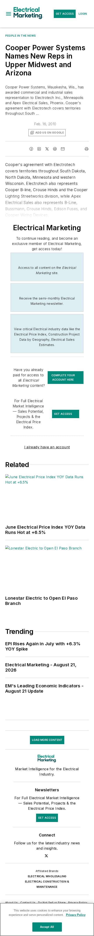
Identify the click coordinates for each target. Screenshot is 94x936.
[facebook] (31, 149)
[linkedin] (39, 149)
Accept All (47, 927)
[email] (63, 149)
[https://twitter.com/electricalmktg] (46, 856)
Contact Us (27, 902)
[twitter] (47, 149)
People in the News (20, 35)
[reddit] (55, 149)
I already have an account (47, 447)
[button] (8, 14)
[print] (86, 149)
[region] (47, 919)
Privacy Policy (77, 902)
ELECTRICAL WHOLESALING (47, 876)
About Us (11, 902)
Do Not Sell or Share (52, 902)
